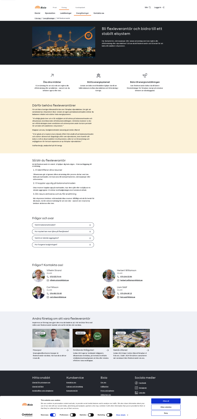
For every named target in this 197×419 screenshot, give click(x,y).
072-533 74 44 (55, 277)
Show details (120, 415)
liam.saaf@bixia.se (127, 297)
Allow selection (165, 407)
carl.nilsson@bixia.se (58, 297)
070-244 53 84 (126, 277)
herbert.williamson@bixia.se (131, 280)
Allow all (166, 401)
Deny (166, 413)
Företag (38, 18)
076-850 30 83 (56, 293)
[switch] (73, 415)
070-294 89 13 (126, 293)
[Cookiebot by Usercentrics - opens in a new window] (27, 415)
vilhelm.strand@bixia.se (59, 280)
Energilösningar (49, 18)
